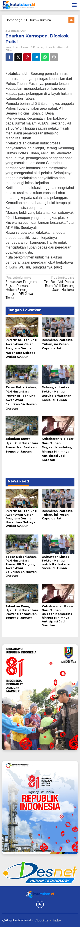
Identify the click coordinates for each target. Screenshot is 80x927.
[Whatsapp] (45, 57)
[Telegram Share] (36, 57)
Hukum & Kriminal (32, 47)
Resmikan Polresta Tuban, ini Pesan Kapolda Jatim (57, 344)
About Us (41, 920)
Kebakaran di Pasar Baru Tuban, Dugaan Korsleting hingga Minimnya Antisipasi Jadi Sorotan (58, 615)
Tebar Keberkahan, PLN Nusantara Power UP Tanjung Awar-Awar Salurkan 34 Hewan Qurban (21, 566)
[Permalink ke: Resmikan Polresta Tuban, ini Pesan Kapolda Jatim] (58, 326)
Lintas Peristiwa (54, 47)
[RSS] (71, 20)
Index (57, 920)
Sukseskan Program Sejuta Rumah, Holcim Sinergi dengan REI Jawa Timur (21, 288)
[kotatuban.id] (18, 5)
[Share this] (9, 57)
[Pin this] (27, 57)
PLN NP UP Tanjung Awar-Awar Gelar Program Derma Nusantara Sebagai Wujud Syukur (21, 348)
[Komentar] (54, 57)
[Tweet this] (18, 57)
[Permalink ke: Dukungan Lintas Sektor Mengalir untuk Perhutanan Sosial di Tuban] (58, 374)
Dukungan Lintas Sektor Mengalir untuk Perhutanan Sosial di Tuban (56, 562)
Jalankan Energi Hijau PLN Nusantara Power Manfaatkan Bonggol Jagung (22, 611)
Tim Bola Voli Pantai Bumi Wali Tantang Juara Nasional (59, 284)
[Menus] (74, 5)
